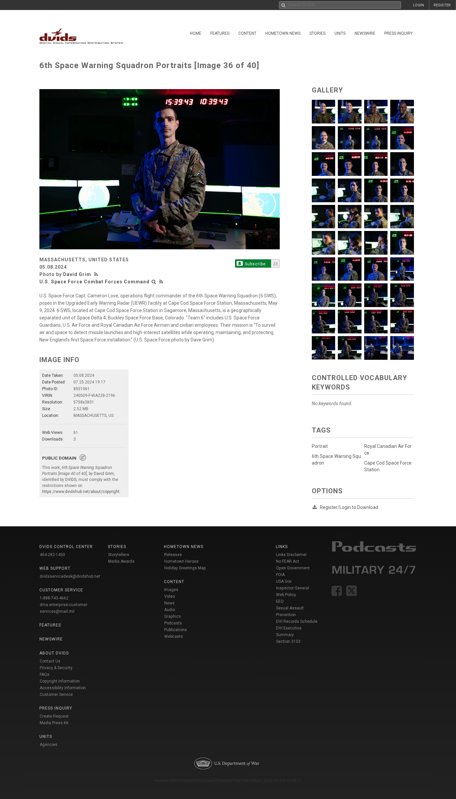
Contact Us (50, 661)
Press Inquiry (398, 33)
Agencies (48, 744)
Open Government (293, 568)
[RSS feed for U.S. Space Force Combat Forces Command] (161, 281)
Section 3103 (288, 641)
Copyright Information (60, 681)
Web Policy (286, 594)
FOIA (280, 574)
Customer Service (56, 694)
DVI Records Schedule (296, 621)
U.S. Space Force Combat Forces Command (94, 281)
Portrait (320, 446)
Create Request (54, 716)
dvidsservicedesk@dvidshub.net (70, 576)
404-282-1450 (52, 554)
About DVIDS (54, 653)
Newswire (365, 33)
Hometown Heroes (181, 561)
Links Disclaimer (291, 554)
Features (219, 33)
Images (171, 589)
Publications (175, 629)
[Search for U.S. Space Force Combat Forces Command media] (154, 281)
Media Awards (121, 561)
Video (169, 596)
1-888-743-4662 (54, 598)
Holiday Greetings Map (185, 568)
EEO (280, 601)
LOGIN (418, 5)
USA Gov (284, 581)
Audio (169, 609)
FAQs (44, 674)
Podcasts (173, 623)
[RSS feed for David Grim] (96, 274)
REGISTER (442, 5)
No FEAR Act (287, 561)
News (169, 603)
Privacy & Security (56, 667)
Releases (173, 554)
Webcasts (173, 636)
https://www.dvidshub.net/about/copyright (81, 491)
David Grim (77, 274)
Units (340, 33)
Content (247, 33)
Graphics (172, 616)
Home (195, 33)
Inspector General (292, 588)
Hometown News (282, 33)
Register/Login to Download (349, 507)
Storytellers (118, 554)
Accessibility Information (63, 688)
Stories (317, 33)
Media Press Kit (54, 723)
